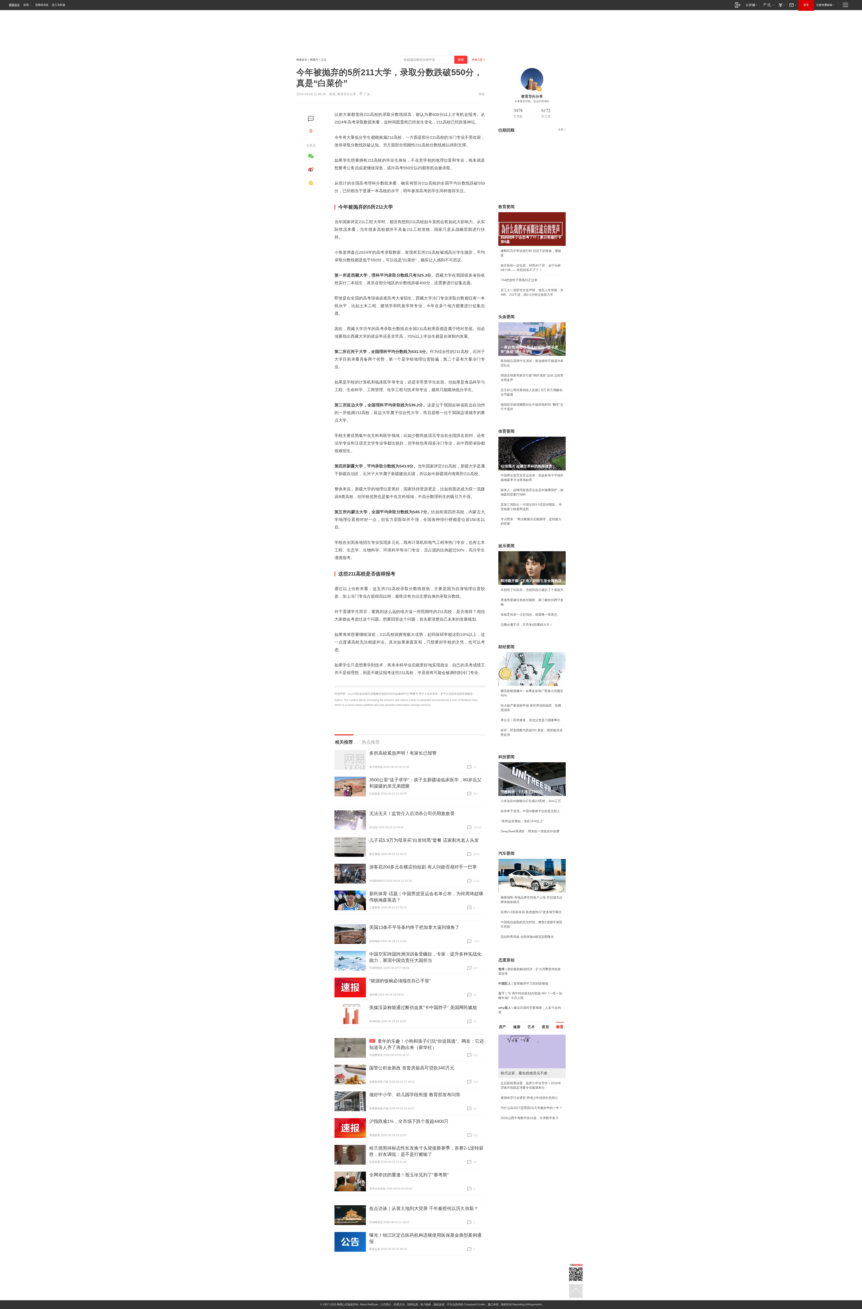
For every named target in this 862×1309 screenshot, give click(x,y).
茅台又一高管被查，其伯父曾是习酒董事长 (530, 720)
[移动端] (738, 5)
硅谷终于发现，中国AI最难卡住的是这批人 (530, 811)
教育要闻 (506, 207)
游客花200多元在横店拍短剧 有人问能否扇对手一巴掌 (423, 866)
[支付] (781, 5)
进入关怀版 (58, 5)
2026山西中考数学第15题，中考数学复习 (530, 1118)
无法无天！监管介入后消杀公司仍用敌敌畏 (412, 813)
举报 (482, 94)
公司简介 (386, 1304)
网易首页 (14, 5)
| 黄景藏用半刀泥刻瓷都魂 (523, 983)
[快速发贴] (311, 119)
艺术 (531, 1027)
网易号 (314, 59)
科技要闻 (506, 757)
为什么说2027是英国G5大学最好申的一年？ (531, 1108)
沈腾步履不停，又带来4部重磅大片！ (527, 624)
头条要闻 (506, 317)
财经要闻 (506, 647)
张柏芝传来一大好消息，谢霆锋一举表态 (529, 614)
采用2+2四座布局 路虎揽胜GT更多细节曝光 (531, 912)
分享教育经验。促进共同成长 (532, 101)
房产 (502, 1027)
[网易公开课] (752, 5)
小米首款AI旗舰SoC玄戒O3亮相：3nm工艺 (531, 801)
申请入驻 (477, 59)
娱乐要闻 (506, 546)
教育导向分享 (346, 94)
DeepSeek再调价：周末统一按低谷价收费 (530, 831)
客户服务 (425, 1304)
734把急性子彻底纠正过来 (519, 280)
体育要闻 (506, 431)
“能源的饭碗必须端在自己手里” (400, 980)
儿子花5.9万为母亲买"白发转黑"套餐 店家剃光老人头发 (424, 840)
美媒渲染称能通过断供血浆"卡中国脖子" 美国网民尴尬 (423, 1007)
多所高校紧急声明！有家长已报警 (403, 753)
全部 (560, 129)
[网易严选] (768, 5)
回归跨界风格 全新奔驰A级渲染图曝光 (527, 937)
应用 (26, 5)
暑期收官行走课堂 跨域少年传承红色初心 (529, 1098)
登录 (806, 5)
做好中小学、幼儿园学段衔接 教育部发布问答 (414, 1094)
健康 (516, 1027)
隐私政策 (439, 1304)
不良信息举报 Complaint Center (466, 1304)
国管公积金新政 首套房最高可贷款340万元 (411, 1067)
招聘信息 (412, 1304)
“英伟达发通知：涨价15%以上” (522, 821)
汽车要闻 (506, 853)
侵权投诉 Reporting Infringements (521, 1304)
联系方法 (399, 1304)
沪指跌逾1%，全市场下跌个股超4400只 (409, 1121)
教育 (559, 1027)
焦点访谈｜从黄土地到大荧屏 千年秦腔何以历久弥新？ (423, 1208)
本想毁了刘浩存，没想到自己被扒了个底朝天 (532, 590)
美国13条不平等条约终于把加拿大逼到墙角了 (414, 927)
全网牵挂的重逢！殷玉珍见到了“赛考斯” (409, 1174)
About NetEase (369, 1304)
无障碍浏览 (41, 5)
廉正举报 (493, 1304)
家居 (545, 1027)
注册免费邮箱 (824, 5)
